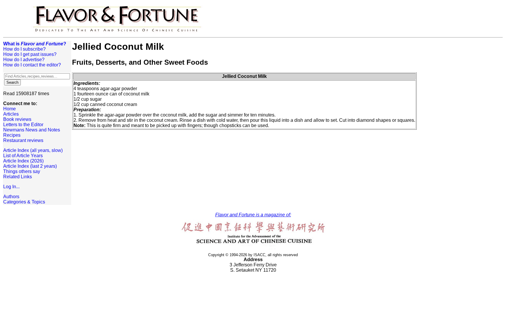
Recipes (11, 135)
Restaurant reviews (23, 140)
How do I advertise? (24, 59)
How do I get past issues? (30, 54)
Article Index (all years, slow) (33, 150)
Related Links (17, 176)
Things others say (21, 171)
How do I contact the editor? (32, 64)
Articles (11, 114)
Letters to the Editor (23, 124)
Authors (11, 196)
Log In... (11, 186)
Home (9, 108)
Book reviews (17, 119)
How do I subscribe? (24, 49)
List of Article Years (23, 155)
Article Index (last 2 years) (30, 166)
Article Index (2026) (23, 160)
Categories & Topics (24, 201)
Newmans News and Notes (31, 129)
